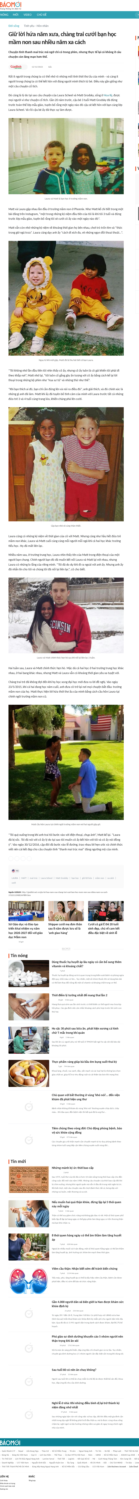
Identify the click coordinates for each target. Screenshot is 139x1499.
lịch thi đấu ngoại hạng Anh (27, 1459)
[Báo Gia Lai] (57, 1311)
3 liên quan (69, 1000)
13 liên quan (72, 1375)
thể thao (58, 1455)
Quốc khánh (82, 1463)
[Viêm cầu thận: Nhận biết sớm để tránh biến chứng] (28, 1280)
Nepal (20, 1451)
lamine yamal (48, 1459)
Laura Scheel (46, 878)
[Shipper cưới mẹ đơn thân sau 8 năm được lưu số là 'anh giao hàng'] (66, 911)
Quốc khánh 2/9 (8, 1451)
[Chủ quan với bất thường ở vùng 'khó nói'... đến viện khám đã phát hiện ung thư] (28, 1106)
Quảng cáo (4, 1489)
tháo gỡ (45, 1451)
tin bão (129, 1463)
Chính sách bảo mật (7, 1486)
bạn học (75, 878)
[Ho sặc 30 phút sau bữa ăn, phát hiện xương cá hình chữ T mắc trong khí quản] (28, 1040)
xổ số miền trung (59, 1451)
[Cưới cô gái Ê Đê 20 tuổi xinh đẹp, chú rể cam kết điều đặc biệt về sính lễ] (106, 911)
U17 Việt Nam (23, 1463)
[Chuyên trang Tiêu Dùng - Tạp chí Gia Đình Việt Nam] (55, 1412)
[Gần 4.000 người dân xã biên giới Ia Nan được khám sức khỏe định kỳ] (28, 1313)
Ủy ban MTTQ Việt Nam (75, 1455)
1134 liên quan (72, 1273)
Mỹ (17, 871)
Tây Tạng (70, 1463)
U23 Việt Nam (98, 1467)
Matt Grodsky (62, 878)
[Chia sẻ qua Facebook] (10, 858)
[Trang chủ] (10, 5)
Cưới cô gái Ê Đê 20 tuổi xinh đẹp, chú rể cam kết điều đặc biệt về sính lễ (104, 929)
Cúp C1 (34, 1455)
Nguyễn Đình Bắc (39, 1463)
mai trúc (33, 878)
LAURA (15, 878)
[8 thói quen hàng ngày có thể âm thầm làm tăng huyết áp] (28, 1247)
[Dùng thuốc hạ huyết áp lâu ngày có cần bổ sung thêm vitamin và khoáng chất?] (28, 973)
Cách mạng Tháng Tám (107, 1459)
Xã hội (107, 1451)
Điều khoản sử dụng (7, 1483)
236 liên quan (78, 1311)
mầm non (99, 878)
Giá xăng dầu (83, 1467)
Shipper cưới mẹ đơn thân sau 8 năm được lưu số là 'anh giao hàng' (65, 929)
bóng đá (5, 1455)
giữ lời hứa (87, 878)
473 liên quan (72, 1137)
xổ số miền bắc (68, 1467)
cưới (14, 883)
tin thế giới (7, 1459)
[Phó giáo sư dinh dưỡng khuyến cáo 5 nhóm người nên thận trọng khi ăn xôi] (28, 1348)
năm (90, 1455)
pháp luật (117, 1451)
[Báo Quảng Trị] (57, 1173)
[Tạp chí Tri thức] (50, 938)
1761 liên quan (73, 1345)
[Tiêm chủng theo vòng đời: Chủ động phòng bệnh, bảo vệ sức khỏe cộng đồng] (28, 1139)
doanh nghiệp (8, 1463)
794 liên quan (69, 1067)
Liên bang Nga (32, 1451)
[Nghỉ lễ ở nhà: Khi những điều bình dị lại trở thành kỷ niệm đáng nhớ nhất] (28, 1414)
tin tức (98, 1451)
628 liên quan (72, 1244)
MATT (23, 878)
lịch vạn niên (45, 1455)
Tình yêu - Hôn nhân (36, 26)
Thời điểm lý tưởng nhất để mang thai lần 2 (79, 995)
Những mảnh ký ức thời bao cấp (73, 1168)
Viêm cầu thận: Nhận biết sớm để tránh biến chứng (84, 1269)
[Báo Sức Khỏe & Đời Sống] (55, 971)
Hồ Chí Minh (95, 1463)
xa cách (110, 878)
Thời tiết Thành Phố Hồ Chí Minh (15, 1467)
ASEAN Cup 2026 (128, 1455)
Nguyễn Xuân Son (56, 1463)
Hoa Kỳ (108, 95)
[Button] (24, 67)
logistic (71, 1459)
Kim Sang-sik (125, 1459)
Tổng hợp (32, 1481)
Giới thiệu (4, 1481)
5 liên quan (71, 1104)
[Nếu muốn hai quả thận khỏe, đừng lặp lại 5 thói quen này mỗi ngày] (28, 1213)
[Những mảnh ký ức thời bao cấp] (28, 1179)
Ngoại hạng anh (85, 1451)
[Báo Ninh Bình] (12, 942)
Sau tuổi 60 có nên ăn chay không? (74, 1370)
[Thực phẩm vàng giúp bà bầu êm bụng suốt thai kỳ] (28, 1073)
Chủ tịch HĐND (116, 1463)
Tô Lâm (73, 1451)
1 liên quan (70, 1037)
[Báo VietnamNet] (91, 938)
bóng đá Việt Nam (20, 1455)
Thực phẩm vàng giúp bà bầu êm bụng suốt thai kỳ (84, 1062)
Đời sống (13, 26)
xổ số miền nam (111, 1455)
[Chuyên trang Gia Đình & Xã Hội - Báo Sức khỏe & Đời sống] (16, 67)
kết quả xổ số (83, 1459)
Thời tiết (61, 1459)
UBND (98, 1455)
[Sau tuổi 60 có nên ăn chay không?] (28, 1381)
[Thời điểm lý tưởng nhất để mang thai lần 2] (28, 1006)
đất (105, 1463)
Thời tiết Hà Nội (131, 1451)
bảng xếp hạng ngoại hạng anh (45, 1467)
